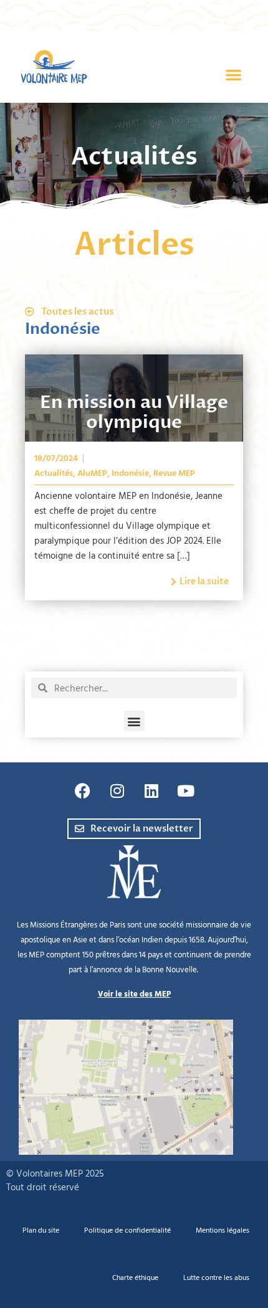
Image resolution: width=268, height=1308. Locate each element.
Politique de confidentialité (127, 1230)
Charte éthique (135, 1277)
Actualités (53, 473)
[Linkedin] (151, 790)
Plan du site (40, 1230)
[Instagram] (117, 790)
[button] (234, 75)
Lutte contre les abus (216, 1277)
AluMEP (92, 473)
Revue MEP (174, 473)
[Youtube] (185, 790)
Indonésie (130, 473)
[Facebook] (82, 790)
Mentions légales (222, 1230)
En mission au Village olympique (134, 412)
